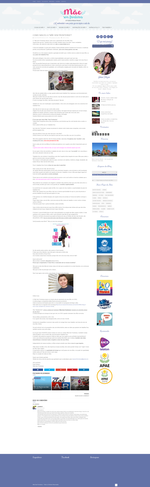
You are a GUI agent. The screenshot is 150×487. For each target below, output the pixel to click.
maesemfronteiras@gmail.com (80, 359)
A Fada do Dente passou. (108, 105)
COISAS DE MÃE (38, 27)
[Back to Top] (116, 485)
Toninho (40, 406)
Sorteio (109, 206)
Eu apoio (101, 195)
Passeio (94, 206)
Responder (40, 426)
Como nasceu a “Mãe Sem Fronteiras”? (78, 386)
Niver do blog (96, 203)
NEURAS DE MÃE (64, 27)
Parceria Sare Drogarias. (59, 387)
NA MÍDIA (58, 1)
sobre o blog (65, 37)
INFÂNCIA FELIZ (93, 27)
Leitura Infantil (97, 200)
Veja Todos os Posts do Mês (105, 180)
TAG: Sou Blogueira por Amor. (41, 387)
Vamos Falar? (110, 208)
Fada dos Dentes (109, 195)
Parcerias (55, 378)
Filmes (94, 198)
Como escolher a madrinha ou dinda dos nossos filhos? (109, 120)
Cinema (104, 189)
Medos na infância (107, 200)
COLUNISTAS (45, 1)
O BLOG (39, 1)
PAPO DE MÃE (51, 27)
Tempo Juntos (96, 208)
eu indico (95, 211)
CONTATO (63, 1)
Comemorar (109, 192)
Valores (103, 208)
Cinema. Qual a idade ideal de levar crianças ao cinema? (109, 99)
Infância (105, 198)
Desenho (95, 195)
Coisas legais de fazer (98, 192)
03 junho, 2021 (41, 408)
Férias (99, 198)
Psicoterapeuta (102, 206)
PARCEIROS (52, 1)
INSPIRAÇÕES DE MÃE (78, 27)
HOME (34, 1)
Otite (103, 203)
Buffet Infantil (97, 189)
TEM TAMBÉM (106, 27)
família (101, 211)
